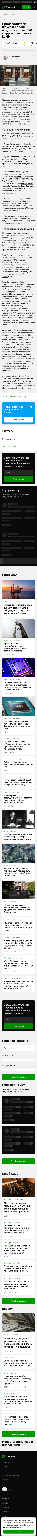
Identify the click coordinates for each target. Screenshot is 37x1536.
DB (5, 806)
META (6, 1351)
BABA (6, 951)
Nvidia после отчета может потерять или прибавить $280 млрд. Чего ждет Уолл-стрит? (17, 725)
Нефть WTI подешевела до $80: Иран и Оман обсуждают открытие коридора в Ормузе (18, 609)
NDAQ (6, 1407)
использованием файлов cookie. (13, 1527)
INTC (11, 693)
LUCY (6, 1216)
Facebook (5, 1507)
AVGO (6, 752)
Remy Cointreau (27, 186)
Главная (5, 14)
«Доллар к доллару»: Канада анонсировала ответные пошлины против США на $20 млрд (18, 926)
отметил (14, 322)
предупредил (8, 381)
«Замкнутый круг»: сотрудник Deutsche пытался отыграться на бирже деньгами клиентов (18, 799)
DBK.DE (10, 806)
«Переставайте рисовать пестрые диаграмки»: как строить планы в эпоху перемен (16, 1420)
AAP (5, 1292)
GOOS (6, 972)
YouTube (5, 1503)
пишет (25, 107)
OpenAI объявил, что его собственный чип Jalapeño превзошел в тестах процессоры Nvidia (17, 745)
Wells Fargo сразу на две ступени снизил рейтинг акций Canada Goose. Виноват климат (18, 964)
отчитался (26, 235)
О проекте (6, 1462)
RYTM (6, 1256)
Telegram (5, 1499)
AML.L (6, 770)
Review (6, 831)
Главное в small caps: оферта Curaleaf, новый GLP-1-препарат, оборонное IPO (18, 1268)
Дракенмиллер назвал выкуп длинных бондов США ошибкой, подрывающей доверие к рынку (18, 985)
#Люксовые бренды (18, 397)
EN (10, 1489)
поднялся (31, 221)
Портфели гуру (13, 1084)
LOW (15, 1292)
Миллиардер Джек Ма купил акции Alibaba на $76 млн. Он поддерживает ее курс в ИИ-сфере (18, 944)
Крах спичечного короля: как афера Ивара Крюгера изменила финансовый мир (18, 836)
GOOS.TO (13, 972)
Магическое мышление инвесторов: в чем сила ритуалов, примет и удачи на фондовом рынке (18, 1400)
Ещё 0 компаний (9, 446)
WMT (10, 1292)
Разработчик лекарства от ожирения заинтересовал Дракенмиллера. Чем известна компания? (17, 1249)
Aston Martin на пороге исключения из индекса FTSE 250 (18, 764)
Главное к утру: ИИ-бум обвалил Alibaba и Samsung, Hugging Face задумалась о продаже (17, 1380)
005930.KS (22, 1387)
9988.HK (13, 951)
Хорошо (18, 1532)
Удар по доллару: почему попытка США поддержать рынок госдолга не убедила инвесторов (17, 872)
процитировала (9, 308)
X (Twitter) (5, 1512)
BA (11, 1236)
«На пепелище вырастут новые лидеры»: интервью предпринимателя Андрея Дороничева (17, 908)
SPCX (6, 654)
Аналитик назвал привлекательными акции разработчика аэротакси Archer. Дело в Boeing (17, 1229)
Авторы (5, 1466)
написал (11, 340)
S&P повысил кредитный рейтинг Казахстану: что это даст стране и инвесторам (18, 1363)
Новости (13, 14)
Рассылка (5, 1480)
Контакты (6, 1471)
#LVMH (5, 397)
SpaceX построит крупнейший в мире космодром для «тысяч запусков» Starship (15, 647)
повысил (5, 284)
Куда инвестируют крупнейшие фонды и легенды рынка (15, 1090)
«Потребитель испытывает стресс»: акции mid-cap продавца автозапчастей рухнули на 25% (17, 1285)
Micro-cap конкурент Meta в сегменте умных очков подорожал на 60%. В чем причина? (17, 1207)
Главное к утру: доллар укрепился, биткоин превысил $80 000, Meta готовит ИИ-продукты (18, 1342)
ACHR (6, 1236)
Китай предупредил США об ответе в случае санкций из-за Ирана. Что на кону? (18, 782)
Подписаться (18, 420)
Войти (26, 7)
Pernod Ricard (27, 183)
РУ (5, 1489)
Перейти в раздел (18, 1077)
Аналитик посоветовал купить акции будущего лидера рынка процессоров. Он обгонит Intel (17, 686)
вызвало (21, 352)
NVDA (11, 654)
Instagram (5, 1516)
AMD (5, 693)
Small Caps (7, 958)
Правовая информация (10, 1475)
